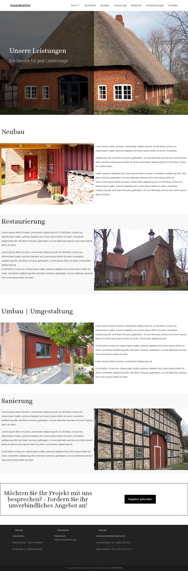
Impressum (60, 536)
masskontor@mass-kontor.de (110, 536)
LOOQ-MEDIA (116, 568)
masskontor (20, 5)
